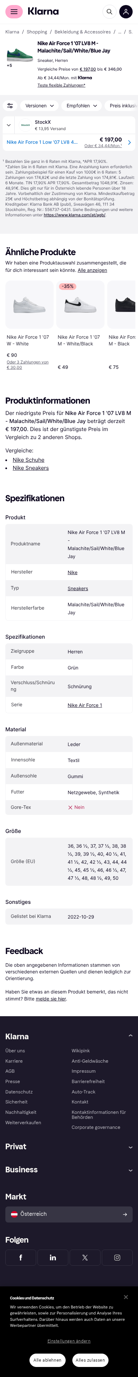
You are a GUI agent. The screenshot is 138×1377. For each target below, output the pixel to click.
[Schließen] (126, 1297)
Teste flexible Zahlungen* (61, 85)
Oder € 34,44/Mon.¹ (103, 145)
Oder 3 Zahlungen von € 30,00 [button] (28, 364)
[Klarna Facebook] (20, 1258)
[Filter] (10, 105)
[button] (20, 55)
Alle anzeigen (92, 270)
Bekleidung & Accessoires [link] (83, 32)
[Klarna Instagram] (117, 1258)
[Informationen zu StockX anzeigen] (8, 125)
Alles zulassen (90, 1360)
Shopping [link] (37, 32)
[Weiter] (123, 324)
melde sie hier (51, 998)
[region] (69, 1331)
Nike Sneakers (31, 467)
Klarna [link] (12, 32)
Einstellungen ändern (69, 1341)
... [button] (119, 32)
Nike (72, 572)
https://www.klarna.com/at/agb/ (75, 214)
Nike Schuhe (29, 459)
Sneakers (78, 589)
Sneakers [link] (131, 32)
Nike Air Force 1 (85, 705)
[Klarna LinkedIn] (53, 1258)
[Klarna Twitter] (85, 1258)
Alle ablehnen (47, 1360)
